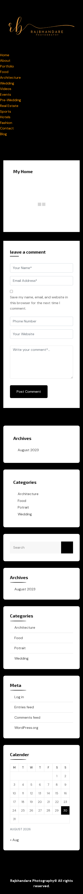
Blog (3, 134)
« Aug (14, 840)
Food (4, 71)
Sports (5, 111)
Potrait (23, 507)
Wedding (7, 83)
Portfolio (7, 66)
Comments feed (27, 717)
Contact (7, 128)
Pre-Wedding (10, 100)
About (5, 60)
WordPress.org (26, 727)
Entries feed (24, 707)
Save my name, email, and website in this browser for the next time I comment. (39, 303)
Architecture (10, 77)
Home (4, 55)
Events (5, 94)
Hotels (5, 117)
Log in (19, 697)
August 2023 (28, 450)
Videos (5, 88)
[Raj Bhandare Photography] (41, 25)
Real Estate (9, 105)
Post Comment (29, 391)
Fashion (6, 122)
